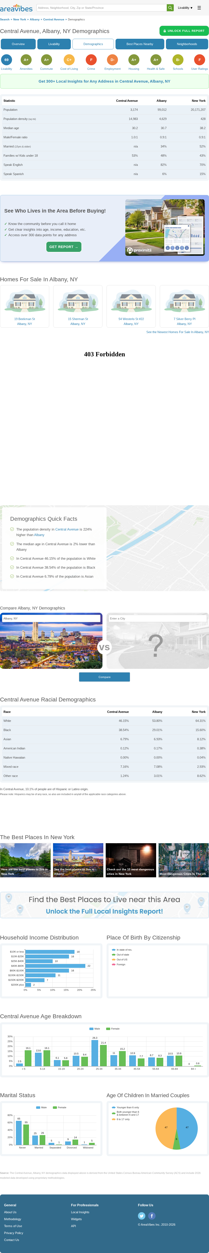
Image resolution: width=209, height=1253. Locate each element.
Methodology (12, 1219)
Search (5, 19)
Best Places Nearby (140, 44)
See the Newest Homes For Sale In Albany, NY (177, 332)
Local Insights (80, 1212)
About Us (10, 1212)
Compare (105, 677)
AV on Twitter (141, 1216)
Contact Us (11, 1240)
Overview (18, 44)
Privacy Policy (13, 1233)
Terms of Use (13, 1226)
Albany (35, 19)
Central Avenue (53, 19)
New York (19, 19)
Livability (183, 7)
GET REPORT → (63, 247)
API (73, 1226)
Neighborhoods (187, 44)
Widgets (76, 1219)
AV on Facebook (152, 1216)
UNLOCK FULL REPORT (186, 30)
